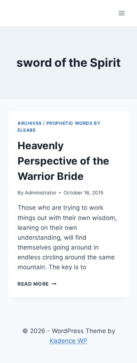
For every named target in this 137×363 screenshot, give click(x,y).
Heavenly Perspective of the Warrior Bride (63, 160)
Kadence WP (68, 340)
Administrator (40, 193)
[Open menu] (121, 13)
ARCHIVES (30, 123)
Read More (37, 284)
